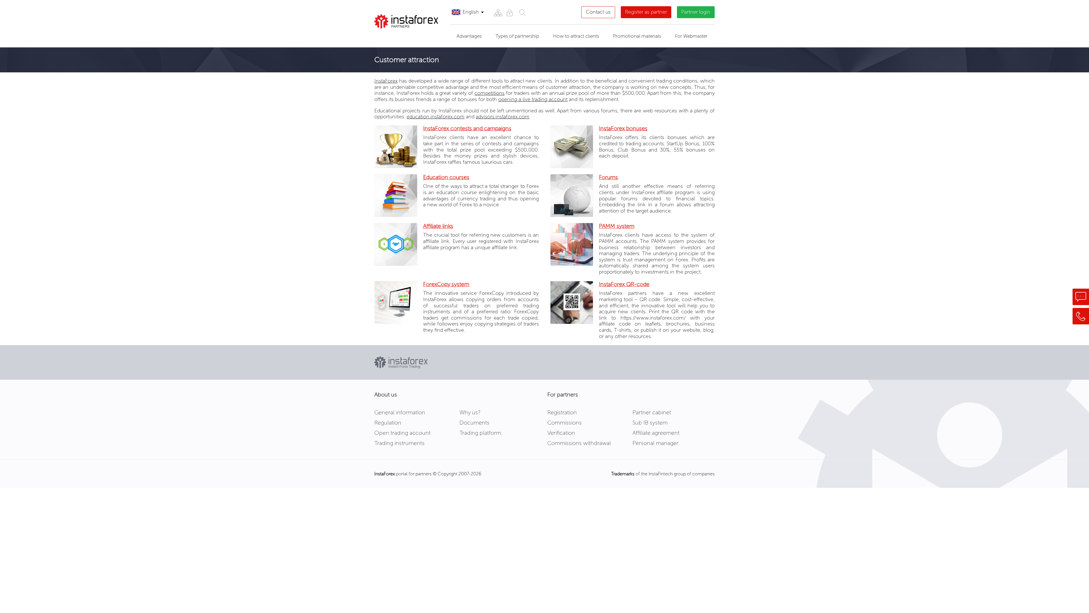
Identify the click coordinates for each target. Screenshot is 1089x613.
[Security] (509, 12)
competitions (489, 93)
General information (399, 412)
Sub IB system (650, 422)
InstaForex (386, 81)
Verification (561, 432)
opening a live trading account (532, 99)
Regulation (387, 422)
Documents (474, 422)
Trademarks (622, 473)
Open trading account (402, 432)
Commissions (564, 422)
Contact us (598, 12)
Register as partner (646, 12)
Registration (562, 412)
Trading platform (480, 432)
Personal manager (655, 443)
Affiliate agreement (655, 432)
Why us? (469, 412)
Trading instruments (399, 443)
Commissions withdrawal (579, 443)
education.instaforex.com (436, 117)
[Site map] (497, 12)
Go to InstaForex (403, 35)
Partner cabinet (651, 412)
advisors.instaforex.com (502, 117)
